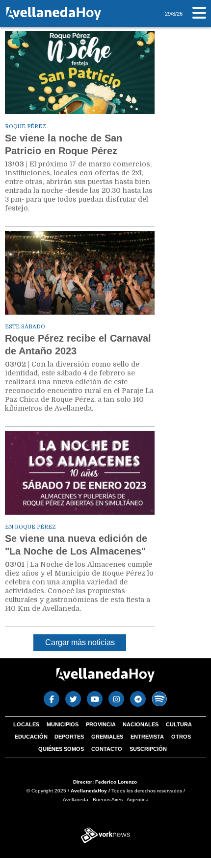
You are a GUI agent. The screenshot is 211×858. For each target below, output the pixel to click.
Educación (31, 737)
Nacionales (140, 724)
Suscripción (148, 749)
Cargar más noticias (80, 642)
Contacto (106, 749)
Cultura (179, 724)
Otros (181, 737)
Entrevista (147, 737)
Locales (26, 724)
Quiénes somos (61, 749)
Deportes (69, 737)
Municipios (63, 724)
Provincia (101, 724)
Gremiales (107, 737)
